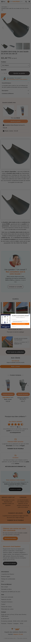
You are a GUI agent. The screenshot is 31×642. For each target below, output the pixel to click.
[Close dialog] (29, 314)
